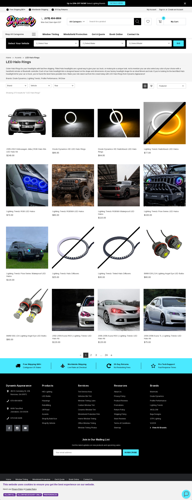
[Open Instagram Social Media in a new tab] (17, 428)
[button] (17, 85)
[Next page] (111, 355)
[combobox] (110, 21)
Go (178, 43)
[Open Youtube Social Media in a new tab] (25, 428)
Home (8, 479)
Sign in (162, 10)
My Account (151, 10)
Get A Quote (59, 479)
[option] (28, 366)
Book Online (74, 479)
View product (27, 142)
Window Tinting (21, 479)
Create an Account (175, 10)
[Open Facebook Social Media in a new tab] (9, 428)
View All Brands (159, 428)
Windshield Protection (41, 479)
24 (106, 355)
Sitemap (117, 428)
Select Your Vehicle (18, 43)
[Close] (185, 3)
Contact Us (87, 479)
